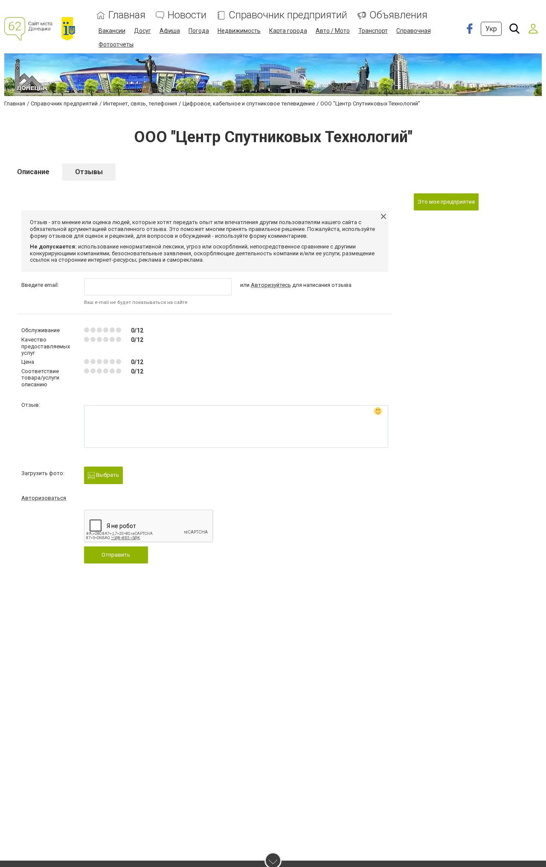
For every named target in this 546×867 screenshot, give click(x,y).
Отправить (116, 555)
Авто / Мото (333, 30)
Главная (126, 15)
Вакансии (112, 30)
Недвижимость (239, 30)
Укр (491, 29)
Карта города (288, 30)
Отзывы (89, 172)
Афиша (170, 30)
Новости (187, 15)
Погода (199, 30)
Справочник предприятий (288, 15)
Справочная (413, 30)
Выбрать (107, 475)
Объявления (398, 15)
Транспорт (373, 30)
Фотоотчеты (116, 44)
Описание (33, 172)
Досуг (142, 30)
